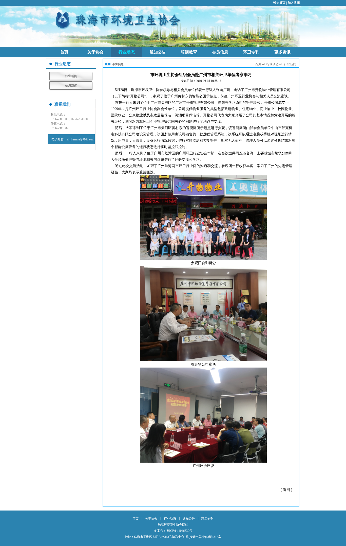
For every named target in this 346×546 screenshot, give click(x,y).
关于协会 (95, 52)
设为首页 (279, 3)
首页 (64, 52)
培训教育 (189, 52)
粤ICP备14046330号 (179, 531)
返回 (286, 490)
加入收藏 (294, 3)
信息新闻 (71, 85)
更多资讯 (282, 52)
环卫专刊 (251, 52)
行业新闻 (71, 76)
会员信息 (220, 52)
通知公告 (158, 52)
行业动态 (127, 52)
